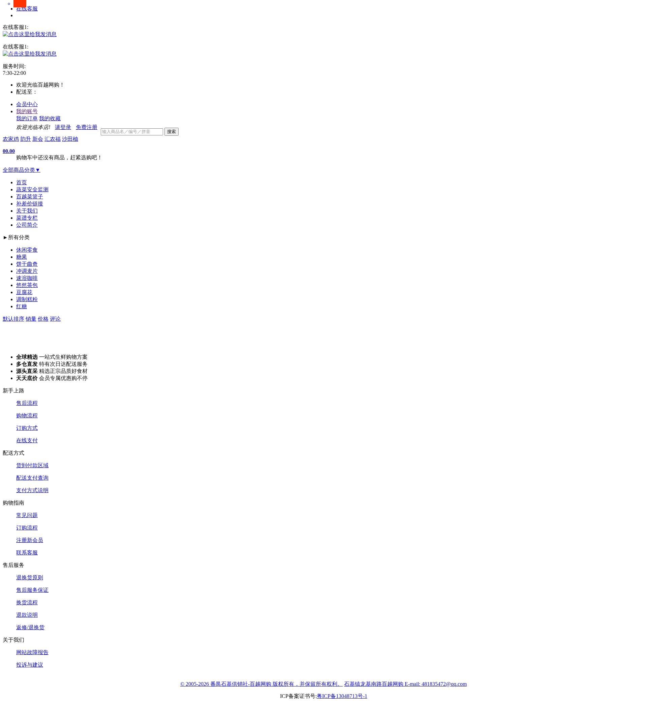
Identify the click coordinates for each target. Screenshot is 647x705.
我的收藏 (50, 118)
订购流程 (27, 528)
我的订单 (27, 118)
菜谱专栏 (27, 218)
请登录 (63, 127)
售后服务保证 (32, 590)
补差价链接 (29, 203)
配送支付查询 (32, 478)
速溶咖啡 (27, 278)
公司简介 (27, 225)
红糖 (21, 306)
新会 (37, 139)
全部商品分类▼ (21, 170)
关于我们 (27, 211)
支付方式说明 (32, 490)
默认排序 (13, 319)
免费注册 (86, 127)
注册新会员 (29, 540)
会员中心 (27, 104)
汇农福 (52, 139)
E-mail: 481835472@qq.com (436, 684)
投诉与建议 (29, 665)
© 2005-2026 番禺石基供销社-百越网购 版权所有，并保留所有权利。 (261, 684)
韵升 (25, 139)
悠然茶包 (27, 285)
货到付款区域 (32, 465)
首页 (21, 182)
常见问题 (27, 515)
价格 (43, 319)
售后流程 (27, 403)
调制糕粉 (27, 299)
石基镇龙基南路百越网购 (374, 684)
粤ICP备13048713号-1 (342, 696)
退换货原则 (29, 577)
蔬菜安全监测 (32, 189)
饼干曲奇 (27, 264)
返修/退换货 (30, 627)
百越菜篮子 (29, 196)
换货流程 (27, 602)
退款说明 (27, 615)
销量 (31, 319)
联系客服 (27, 552)
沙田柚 (70, 139)
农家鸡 (11, 139)
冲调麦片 (27, 271)
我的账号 (27, 111)
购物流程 (27, 415)
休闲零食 (27, 250)
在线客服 (27, 8)
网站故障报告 (32, 652)
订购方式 (27, 428)
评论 (55, 319)
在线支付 (27, 440)
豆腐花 (24, 292)
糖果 (21, 257)
